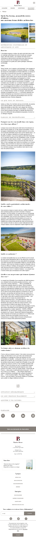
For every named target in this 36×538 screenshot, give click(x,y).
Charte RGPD (18, 501)
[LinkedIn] (23, 415)
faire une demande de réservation (18, 429)
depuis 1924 (18, 477)
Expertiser (21, 8)
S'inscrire (30, 513)
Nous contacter (18, 480)
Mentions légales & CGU (18, 504)
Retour (3, 11)
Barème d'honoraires (18, 498)
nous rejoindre (18, 495)
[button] (18, 391)
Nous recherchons (18, 483)
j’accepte (18, 535)
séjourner (31, 8)
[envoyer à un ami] (3, 415)
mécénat (18, 486)
